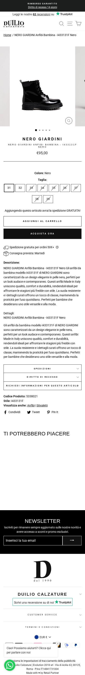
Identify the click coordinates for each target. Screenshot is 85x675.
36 (64, 187)
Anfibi (31, 405)
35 (53, 187)
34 (42, 187)
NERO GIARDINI (42, 138)
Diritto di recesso (42, 377)
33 (31, 187)
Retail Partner (51, 672)
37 (76, 187)
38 (37, 199)
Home (7, 35)
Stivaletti (42, 405)
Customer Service (42, 615)
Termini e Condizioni (42, 627)
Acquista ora (43, 233)
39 (48, 199)
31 (9, 187)
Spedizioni (42, 369)
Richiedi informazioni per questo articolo (42, 386)
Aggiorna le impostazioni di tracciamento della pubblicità (42, 660)
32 (20, 187)
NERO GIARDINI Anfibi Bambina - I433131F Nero (45, 35)
